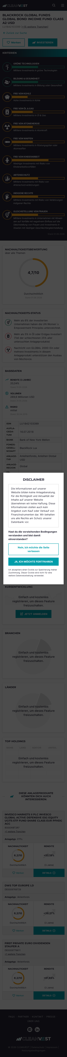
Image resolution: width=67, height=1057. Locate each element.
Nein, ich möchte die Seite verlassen (33, 549)
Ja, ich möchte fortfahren (33, 561)
